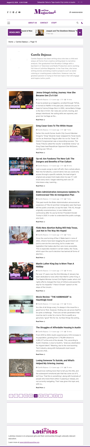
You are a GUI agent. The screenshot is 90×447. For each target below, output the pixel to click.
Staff (54, 23)
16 (40, 396)
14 (31, 396)
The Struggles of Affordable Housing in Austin (58, 327)
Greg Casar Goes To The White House (54, 125)
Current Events (16, 140)
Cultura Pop (15, 107)
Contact (44, 23)
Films (23, 107)
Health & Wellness (17, 375)
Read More (39, 120)
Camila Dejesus (43, 99)
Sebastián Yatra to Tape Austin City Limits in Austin (56, 2)
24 (55, 396)
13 (26, 396)
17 (45, 396)
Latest (29, 107)
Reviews (25, 311)
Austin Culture (16, 137)
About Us (32, 23)
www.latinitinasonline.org (29, 442)
